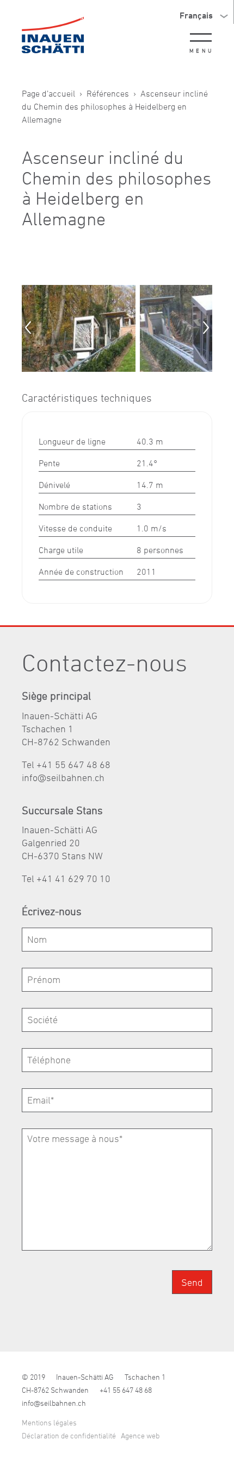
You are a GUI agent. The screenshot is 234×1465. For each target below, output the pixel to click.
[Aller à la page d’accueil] (53, 35)
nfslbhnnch (64, 777)
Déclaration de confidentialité (69, 1435)
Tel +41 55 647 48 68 (66, 764)
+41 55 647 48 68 (126, 1389)
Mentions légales (49, 1422)
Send (192, 1282)
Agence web (140, 1435)
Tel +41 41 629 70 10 (66, 878)
